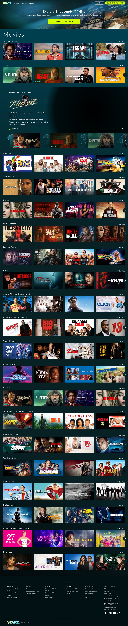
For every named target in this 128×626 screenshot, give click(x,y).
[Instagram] (110, 613)
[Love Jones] (110, 51)
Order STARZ (70, 586)
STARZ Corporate (109, 586)
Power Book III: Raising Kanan (14, 589)
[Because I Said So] (110, 562)
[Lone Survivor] (48, 304)
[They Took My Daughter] (79, 210)
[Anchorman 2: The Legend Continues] (110, 468)
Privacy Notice (108, 593)
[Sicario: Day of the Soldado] (110, 187)
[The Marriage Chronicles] (17, 562)
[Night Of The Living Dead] (79, 491)
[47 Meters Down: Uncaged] (48, 280)
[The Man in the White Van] (48, 234)
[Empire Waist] (110, 538)
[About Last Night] (79, 374)
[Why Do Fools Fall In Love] (48, 374)
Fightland (10, 586)
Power (9, 595)
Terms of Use (108, 600)
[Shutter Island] (110, 445)
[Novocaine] (110, 421)
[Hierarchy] (17, 234)
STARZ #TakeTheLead (111, 589)
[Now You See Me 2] (17, 351)
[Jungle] (48, 421)
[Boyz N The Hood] (17, 304)
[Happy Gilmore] (17, 491)
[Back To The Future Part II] (110, 257)
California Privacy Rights (112, 596)
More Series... (49, 597)
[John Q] (17, 187)
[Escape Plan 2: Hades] (17, 257)
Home (16, 3)
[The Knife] (110, 280)
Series (24, 3)
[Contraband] (110, 515)
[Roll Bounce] (17, 374)
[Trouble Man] (79, 75)
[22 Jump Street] (79, 257)
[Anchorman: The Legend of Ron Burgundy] (48, 468)
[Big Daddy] (48, 327)
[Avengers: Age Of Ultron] (17, 445)
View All (121, 42)
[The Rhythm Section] (79, 538)
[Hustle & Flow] (48, 187)
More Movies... (30, 596)
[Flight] (79, 304)
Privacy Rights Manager (111, 598)
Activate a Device (90, 589)
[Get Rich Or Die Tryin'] (48, 210)
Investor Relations (110, 609)
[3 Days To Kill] (48, 515)
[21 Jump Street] (79, 351)
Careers (106, 591)
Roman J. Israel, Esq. (32, 591)
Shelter (28, 589)
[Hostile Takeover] (79, 234)
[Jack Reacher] (110, 210)
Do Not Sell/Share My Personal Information (111, 603)
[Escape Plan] (79, 51)
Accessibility (89, 593)
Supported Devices (91, 591)
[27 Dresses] (17, 538)
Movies (32, 3)
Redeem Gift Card (72, 591)
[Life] (48, 163)
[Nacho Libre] (48, 491)
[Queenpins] (48, 51)
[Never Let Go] (48, 257)
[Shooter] (17, 515)
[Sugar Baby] (48, 538)
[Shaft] (17, 327)
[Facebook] (105, 613)
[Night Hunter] (79, 515)
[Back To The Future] (110, 163)
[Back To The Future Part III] (17, 468)
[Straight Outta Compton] (110, 491)
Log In (68, 593)
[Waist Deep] (48, 351)
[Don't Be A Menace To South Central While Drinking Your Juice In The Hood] (17, 163)
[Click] (110, 304)
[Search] (92, 3)
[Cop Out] (79, 468)
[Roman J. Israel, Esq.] (17, 51)
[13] (110, 327)
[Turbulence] (17, 421)
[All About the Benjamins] (110, 75)
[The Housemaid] (17, 210)
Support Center (90, 586)
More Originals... (12, 597)
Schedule (88, 600)
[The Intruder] (17, 280)
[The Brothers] (110, 374)
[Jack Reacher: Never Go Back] (48, 445)
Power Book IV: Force (14, 593)
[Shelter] (17, 75)
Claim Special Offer (72, 589)
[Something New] (79, 421)
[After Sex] (48, 562)
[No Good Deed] (79, 280)
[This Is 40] (79, 445)
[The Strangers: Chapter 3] (110, 234)
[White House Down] (79, 187)
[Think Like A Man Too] (79, 163)
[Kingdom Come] (79, 327)
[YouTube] (114, 613)
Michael (28, 586)
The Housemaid (31, 593)
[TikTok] (119, 613)
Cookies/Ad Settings (110, 607)
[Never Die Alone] (110, 351)
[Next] (125, 51)
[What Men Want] (79, 562)
